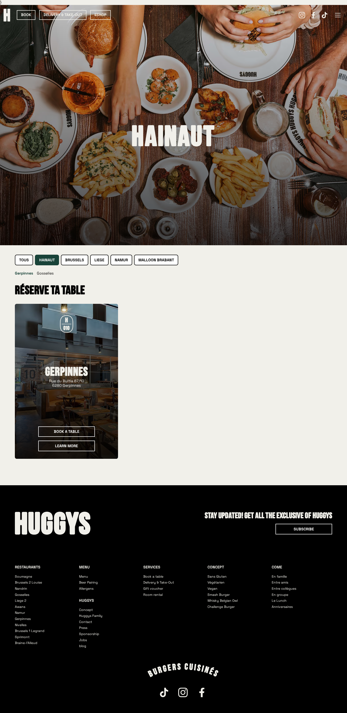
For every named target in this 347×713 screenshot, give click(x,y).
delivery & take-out (62, 14)
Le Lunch (279, 600)
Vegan (212, 588)
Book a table (153, 576)
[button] (337, 15)
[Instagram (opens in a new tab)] (302, 15)
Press (83, 628)
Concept (86, 610)
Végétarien (215, 582)
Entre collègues (284, 588)
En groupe (280, 595)
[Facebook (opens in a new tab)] (313, 15)
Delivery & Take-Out (158, 582)
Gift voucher (153, 588)
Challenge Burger (221, 607)
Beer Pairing (88, 582)
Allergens (86, 588)
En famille (279, 576)
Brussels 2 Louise (28, 582)
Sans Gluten (217, 576)
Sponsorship (89, 634)
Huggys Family (90, 616)
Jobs (83, 640)
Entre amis (280, 582)
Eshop (100, 14)
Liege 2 (20, 600)
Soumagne (23, 576)
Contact (85, 622)
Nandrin (21, 588)
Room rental (153, 595)
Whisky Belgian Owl (222, 600)
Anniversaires (282, 607)
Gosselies (45, 273)
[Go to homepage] (52, 523)
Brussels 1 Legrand (29, 631)
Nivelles (20, 625)
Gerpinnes (23, 619)
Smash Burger (218, 595)
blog (82, 646)
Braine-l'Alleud (26, 643)
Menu (83, 576)
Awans (20, 607)
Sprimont (22, 637)
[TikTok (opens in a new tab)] (324, 15)
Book (26, 14)
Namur (20, 612)
